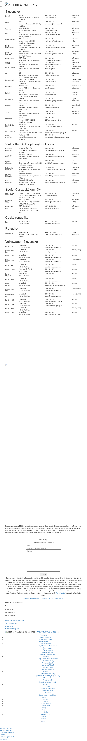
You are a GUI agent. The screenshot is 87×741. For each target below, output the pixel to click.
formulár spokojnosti (12, 629)
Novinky (43, 708)
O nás (43, 710)
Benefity (45, 701)
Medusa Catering (6, 728)
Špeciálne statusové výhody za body (48, 676)
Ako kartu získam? (48, 665)
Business (46, 656)
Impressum (4, 739)
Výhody (45, 671)
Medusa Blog (34, 598)
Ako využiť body (48, 667)
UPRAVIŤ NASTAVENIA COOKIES (48, 632)
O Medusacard (46, 644)
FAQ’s (48, 686)
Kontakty (26, 598)
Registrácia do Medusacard (48, 646)
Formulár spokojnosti (7, 737)
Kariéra (43, 697)
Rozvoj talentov (46, 703)
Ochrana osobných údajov (48, 695)
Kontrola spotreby (48, 669)
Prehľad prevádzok (47, 598)
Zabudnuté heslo (47, 691)
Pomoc (45, 684)
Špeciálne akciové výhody (47, 682)
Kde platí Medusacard (47, 654)
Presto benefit (47, 680)
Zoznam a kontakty (45, 639)
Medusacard (43, 641)
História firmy (59, 598)
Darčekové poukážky (7, 732)
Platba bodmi (47, 678)
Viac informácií (60, 593)
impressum (9, 626)
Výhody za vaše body (48, 673)
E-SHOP (43, 718)
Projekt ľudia (45, 705)
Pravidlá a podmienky (48, 688)
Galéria (2, 735)
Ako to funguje (48, 650)
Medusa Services (6, 730)
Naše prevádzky (45, 637)
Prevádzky (43, 635)
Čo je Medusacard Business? (48, 659)
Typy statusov (47, 648)
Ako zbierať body (47, 652)
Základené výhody (48, 661)
